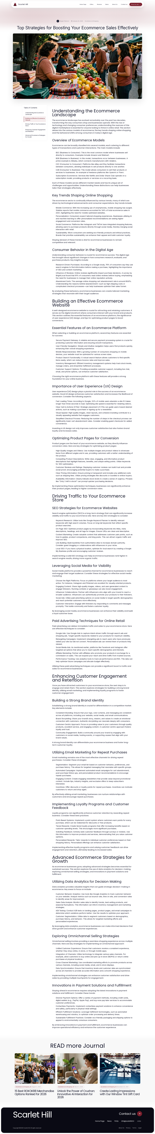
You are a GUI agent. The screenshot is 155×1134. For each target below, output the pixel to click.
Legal (139, 1128)
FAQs (116, 1121)
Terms (134, 1128)
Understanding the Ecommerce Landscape (34, 113)
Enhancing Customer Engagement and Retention (35, 130)
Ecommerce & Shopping (91, 21)
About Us (121, 1128)
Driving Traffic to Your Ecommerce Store (35, 124)
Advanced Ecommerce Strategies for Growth (35, 136)
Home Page (99, 1121)
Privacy (128, 1128)
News (109, 1121)
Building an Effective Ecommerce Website (35, 119)
